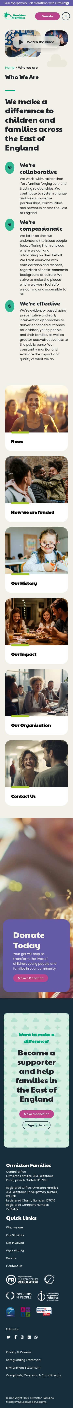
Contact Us (14, 1266)
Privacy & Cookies (18, 1352)
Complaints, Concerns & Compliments (33, 1375)
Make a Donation (30, 978)
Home (10, 67)
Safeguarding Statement (24, 1360)
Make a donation (36, 1114)
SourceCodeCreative (32, 1402)
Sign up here (36, 1125)
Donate (11, 1258)
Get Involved (15, 1243)
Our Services (15, 1235)
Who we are (14, 1227)
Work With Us (15, 1251)
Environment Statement (23, 1368)
